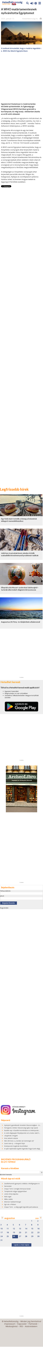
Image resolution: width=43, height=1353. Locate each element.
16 (38, 1229)
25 (8, 1236)
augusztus (9, 1218)
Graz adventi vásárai (11, 1138)
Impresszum (9, 1324)
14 (26, 1229)
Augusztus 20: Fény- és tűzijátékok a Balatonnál (20, 622)
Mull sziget (7, 1197)
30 (38, 1236)
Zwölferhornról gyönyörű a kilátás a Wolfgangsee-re (22, 1184)
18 (8, 1232)
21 (26, 1232)
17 (2, 1232)
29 (32, 1236)
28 (26, 1236)
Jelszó (2, 896)
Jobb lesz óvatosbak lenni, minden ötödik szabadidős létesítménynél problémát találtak (19, 554)
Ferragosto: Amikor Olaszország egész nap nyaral (21, 1128)
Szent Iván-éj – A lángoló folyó (14, 1143)
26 (14, 1236)
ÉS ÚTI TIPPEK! (8, 1162)
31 (2, 1240)
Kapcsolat (22, 1324)
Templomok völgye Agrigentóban (15, 1191)
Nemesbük (7, 1186)
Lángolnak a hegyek (11, 1136)
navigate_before (2, 1217)
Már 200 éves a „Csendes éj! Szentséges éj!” (19, 1141)
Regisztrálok (4, 908)
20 (20, 1232)
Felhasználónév (5, 891)
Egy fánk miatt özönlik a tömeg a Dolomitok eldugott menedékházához (19, 520)
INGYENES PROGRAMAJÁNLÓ (15, 1159)
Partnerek (33, 1324)
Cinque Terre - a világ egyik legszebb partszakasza (21, 1207)
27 (20, 1236)
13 (20, 1229)
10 (2, 1229)
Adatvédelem (31, 1326)
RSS (21, 1326)
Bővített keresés (6, 1175)
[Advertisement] (21, 74)
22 (32, 1232)
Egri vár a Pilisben (10, 1204)
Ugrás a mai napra (21, 1245)
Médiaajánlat (12, 1326)
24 (2, 1236)
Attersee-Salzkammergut (12, 1202)
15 (32, 1229)
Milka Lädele (8, 1199)
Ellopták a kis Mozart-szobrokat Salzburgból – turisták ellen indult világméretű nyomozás (20, 588)
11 (8, 1229)
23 (38, 1232)
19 (14, 1232)
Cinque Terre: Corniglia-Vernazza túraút (17, 1189)
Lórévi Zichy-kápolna (11, 1194)
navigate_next (41, 1172)
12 (14, 1229)
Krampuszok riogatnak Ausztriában (16, 1146)
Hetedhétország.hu (30, 18)
